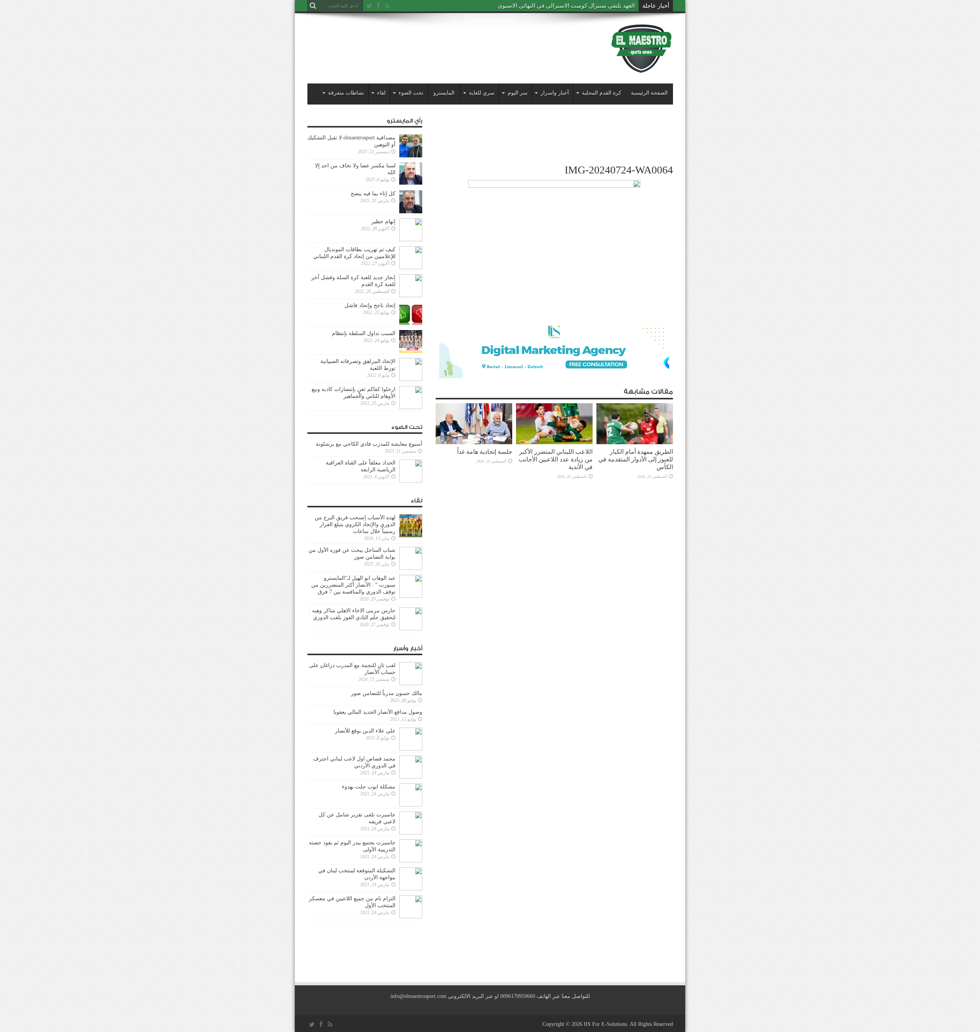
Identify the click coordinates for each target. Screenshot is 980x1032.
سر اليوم (518, 93)
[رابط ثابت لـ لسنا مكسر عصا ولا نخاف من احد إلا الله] (410, 173)
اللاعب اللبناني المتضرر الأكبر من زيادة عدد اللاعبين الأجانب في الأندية (556, 459)
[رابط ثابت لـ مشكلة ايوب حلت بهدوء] (410, 794)
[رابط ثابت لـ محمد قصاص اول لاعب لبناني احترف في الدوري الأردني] (410, 767)
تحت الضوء (411, 93)
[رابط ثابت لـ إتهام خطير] (410, 229)
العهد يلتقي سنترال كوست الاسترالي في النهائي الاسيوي (566, 6)
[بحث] (313, 5)
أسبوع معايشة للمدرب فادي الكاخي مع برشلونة (366, 444)
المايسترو (443, 93)
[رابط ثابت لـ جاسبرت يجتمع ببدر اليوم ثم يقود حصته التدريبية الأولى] (410, 850)
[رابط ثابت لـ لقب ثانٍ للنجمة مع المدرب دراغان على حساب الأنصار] (410, 673)
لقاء (381, 93)
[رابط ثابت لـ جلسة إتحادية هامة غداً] (474, 423)
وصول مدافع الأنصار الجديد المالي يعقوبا (377, 712)
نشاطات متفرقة (346, 93)
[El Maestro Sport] (641, 48)
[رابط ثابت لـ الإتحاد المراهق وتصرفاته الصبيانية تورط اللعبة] (410, 369)
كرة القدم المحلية (601, 93)
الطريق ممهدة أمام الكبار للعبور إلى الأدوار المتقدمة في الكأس (635, 459)
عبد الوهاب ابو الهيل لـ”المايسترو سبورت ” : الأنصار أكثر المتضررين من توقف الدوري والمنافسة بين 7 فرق (353, 585)
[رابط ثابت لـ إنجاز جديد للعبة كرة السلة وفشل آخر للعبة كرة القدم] (410, 285)
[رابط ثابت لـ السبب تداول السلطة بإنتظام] (410, 341)
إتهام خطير (383, 221)
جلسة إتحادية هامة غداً (484, 451)
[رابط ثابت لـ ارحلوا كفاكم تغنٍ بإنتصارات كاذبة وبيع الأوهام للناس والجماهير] (410, 397)
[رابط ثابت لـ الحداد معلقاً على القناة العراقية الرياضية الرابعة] (410, 471)
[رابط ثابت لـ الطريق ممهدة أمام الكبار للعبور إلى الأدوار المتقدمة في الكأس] (634, 423)
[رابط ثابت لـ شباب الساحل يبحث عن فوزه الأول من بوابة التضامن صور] (410, 558)
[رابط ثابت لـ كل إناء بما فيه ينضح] (410, 201)
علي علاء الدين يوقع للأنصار (365, 731)
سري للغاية (482, 93)
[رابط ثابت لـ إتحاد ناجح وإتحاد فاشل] (410, 313)
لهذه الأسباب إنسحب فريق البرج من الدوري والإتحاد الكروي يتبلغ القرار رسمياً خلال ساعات (355, 524)
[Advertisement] (446, 43)
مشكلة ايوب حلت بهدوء (368, 787)
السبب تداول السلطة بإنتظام (363, 333)
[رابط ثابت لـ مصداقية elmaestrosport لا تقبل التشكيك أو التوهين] (410, 145)
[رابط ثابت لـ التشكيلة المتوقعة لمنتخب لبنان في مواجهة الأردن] (410, 878)
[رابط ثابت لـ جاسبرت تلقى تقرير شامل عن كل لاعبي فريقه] (410, 822)
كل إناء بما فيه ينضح (373, 193)
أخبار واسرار (555, 93)
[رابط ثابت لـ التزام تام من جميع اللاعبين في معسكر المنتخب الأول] (410, 906)
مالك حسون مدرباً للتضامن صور (386, 693)
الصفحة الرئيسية (649, 93)
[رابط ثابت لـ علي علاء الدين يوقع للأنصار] (410, 739)
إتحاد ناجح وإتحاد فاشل (370, 305)
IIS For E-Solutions (605, 1024)
